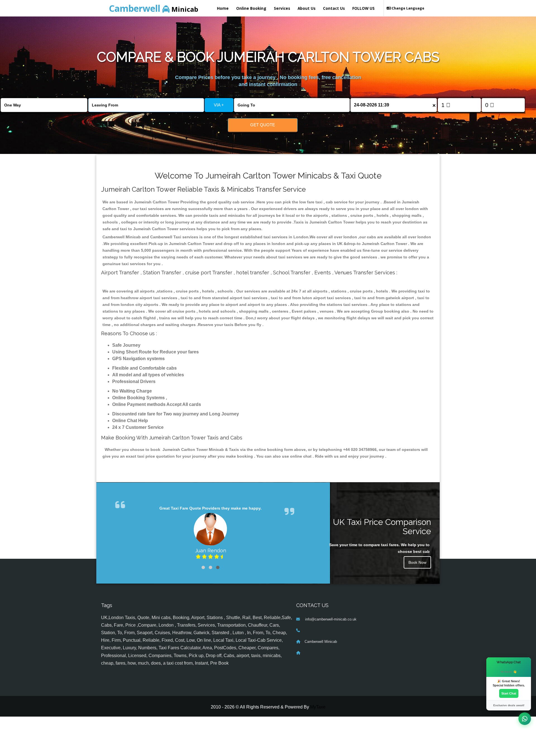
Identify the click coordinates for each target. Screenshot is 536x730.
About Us (306, 8)
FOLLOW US (363, 8)
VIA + (219, 105)
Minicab (153, 8)
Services (282, 8)
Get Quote (262, 124)
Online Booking (251, 8)
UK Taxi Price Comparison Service (382, 526)
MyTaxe (318, 707)
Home (223, 8)
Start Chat (508, 693)
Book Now (417, 562)
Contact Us (334, 8)
